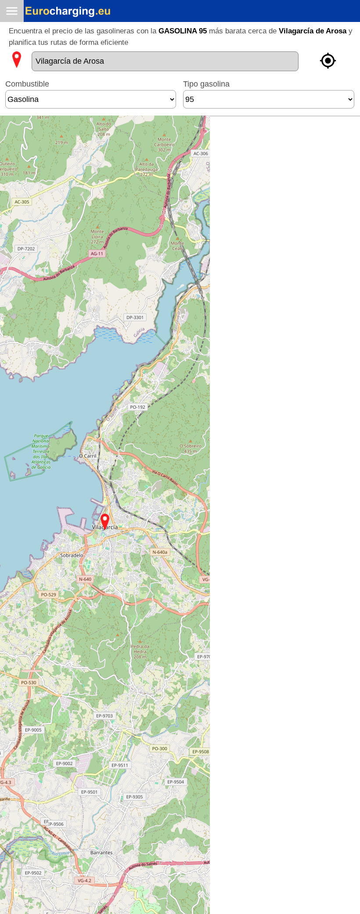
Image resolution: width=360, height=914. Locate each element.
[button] (105, 522)
